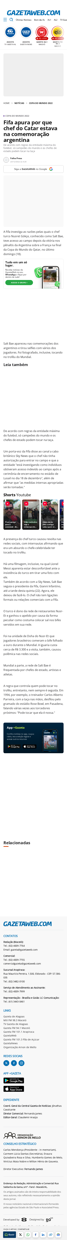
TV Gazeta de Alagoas (15, 1024)
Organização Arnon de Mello (19, 1047)
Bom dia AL (39, 19)
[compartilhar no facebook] (35, 1235)
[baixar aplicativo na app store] (29, 746)
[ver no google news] (58, 1235)
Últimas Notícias (23, 19)
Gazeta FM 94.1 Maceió (16, 1028)
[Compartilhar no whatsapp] (28, 1235)
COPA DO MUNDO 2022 (41, 103)
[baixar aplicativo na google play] (14, 746)
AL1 (49, 19)
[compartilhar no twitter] (20, 1235)
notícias (19, 103)
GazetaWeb (9, 1035)
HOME (6, 103)
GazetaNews (10, 1043)
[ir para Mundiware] (15, 1220)
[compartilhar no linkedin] (43, 1235)
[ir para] (13, 1081)
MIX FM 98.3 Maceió (14, 1020)
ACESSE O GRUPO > (19, 282)
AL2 (56, 19)
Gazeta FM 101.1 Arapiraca (18, 1031)
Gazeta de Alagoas (14, 1016)
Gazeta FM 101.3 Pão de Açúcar (21, 1039)
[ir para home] (33, 12)
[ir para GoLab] (41, 1219)
